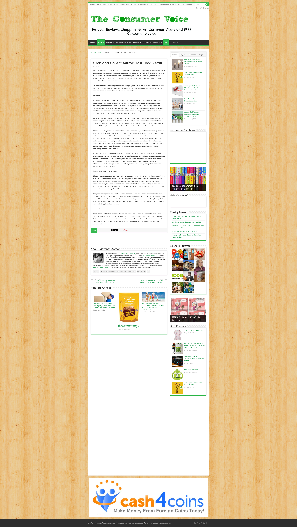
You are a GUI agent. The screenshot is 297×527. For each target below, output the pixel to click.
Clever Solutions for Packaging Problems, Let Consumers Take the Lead (104, 306)
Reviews (136, 42)
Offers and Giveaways (152, 42)
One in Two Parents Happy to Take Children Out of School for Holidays (153, 307)
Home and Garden (121, 4)
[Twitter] (201, 8)
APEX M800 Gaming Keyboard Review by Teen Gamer (194, 359)
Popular (183, 55)
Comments (193, 55)
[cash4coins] (148, 497)
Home (94, 52)
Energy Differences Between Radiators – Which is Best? (192, 114)
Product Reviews (143, 523)
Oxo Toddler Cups (191, 370)
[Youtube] (208, 8)
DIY (98, 4)
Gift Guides (142, 4)
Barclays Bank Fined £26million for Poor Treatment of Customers (193, 88)
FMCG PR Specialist (128, 254)
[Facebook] (199, 8)
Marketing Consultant (115, 523)
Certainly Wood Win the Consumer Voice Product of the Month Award (194, 345)
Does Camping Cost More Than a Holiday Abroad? (105, 281)
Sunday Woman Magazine (101, 267)
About (92, 42)
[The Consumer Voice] (141, 24)
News (100, 42)
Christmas (153, 4)
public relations (149, 256)
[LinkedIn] (206, 8)
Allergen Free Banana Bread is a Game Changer (128, 326)
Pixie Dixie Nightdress (193, 330)
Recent (175, 55)
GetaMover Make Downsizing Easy (184, 231)
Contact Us (174, 42)
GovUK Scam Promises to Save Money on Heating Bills (193, 62)
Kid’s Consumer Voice (166, 4)
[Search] (207, 4)
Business (109, 42)
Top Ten (189, 4)
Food (133, 4)
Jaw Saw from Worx (182, 189)
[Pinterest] (203, 8)
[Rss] (197, 8)
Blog (165, 42)
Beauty (91, 4)
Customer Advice (123, 42)
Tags (201, 55)
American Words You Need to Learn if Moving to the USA (151, 281)
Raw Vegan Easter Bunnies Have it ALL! (186, 222)
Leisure (180, 4)
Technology (107, 4)
